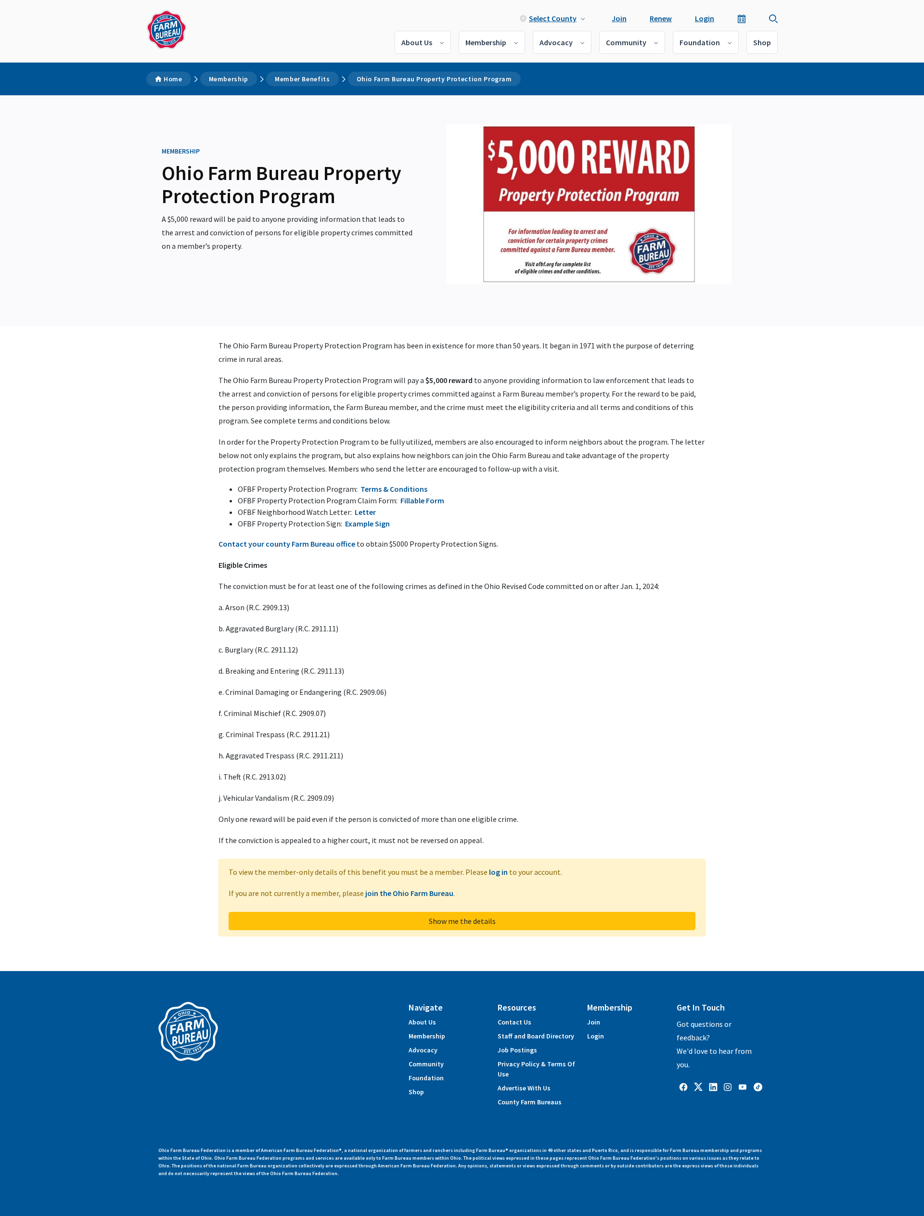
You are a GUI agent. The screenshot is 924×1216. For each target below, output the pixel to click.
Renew (661, 18)
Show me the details (462, 921)
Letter (365, 512)
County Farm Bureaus (530, 1102)
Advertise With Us (524, 1088)
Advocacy (556, 42)
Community (626, 42)
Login (704, 18)
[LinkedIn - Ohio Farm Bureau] (713, 1086)
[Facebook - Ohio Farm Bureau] (683, 1086)
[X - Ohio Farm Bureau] (698, 1086)
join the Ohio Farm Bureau (409, 893)
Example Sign (367, 523)
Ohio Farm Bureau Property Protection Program (434, 79)
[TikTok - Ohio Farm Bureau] (758, 1086)
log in (498, 872)
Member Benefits (302, 79)
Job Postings (517, 1050)
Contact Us (514, 1022)
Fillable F (415, 500)
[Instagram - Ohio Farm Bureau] (728, 1086)
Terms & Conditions (393, 489)
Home (173, 79)
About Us (416, 42)
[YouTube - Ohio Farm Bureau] (742, 1086)
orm (437, 500)
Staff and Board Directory (536, 1036)
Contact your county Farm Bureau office (286, 544)
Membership (485, 42)
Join (619, 18)
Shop (762, 42)
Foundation (700, 42)
